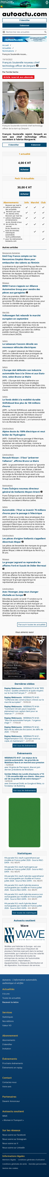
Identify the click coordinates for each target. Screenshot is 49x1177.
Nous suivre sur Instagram (14, 1139)
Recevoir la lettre (10, 1002)
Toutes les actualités (11, 998)
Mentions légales (9, 1160)
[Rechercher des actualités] (45, 32)
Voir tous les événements (24, 745)
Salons (5, 341)
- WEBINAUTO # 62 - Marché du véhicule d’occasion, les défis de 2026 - (23, 729)
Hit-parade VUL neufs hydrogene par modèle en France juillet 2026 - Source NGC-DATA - (24, 869)
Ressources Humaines (11, 253)
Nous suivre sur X (10, 1143)
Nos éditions (8, 1021)
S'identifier (24, 20)
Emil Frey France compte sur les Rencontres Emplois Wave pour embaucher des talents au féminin (20, 259)
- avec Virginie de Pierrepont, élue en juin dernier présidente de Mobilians (24, 763)
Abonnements (8, 1040)
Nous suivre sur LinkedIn (13, 1147)
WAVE (4, 1116)
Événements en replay (12, 1067)
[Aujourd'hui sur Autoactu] (24, 14)
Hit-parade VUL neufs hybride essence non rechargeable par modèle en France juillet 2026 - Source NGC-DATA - (23, 896)
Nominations (8, 51)
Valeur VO (6, 1025)
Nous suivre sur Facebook (14, 1135)
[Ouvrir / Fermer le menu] (4, 32)
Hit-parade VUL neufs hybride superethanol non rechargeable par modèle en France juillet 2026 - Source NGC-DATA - (24, 878)
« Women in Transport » (13, 1120)
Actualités (6, 48)
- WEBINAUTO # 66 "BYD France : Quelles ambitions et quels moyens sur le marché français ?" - (24, 690)
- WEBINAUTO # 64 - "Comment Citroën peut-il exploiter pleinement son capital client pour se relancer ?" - (22, 710)
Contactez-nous (9, 1082)
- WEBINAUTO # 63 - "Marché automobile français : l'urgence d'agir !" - (22, 720)
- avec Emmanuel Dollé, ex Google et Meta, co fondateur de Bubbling (24, 780)
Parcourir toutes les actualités (31, 624)
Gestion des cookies (10, 1168)
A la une (6, 993)
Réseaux (5, 283)
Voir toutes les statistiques (25, 912)
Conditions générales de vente (14, 1164)
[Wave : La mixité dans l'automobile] (24, 935)
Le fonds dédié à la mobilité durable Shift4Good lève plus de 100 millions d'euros (21, 403)
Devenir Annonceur (11, 1101)
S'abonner (24, 25)
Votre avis (6, 1086)
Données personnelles (38, 1164)
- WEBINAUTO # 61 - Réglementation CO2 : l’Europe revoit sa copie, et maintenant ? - (22, 738)
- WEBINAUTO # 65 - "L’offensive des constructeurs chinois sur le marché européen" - (24, 699)
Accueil (5, 45)
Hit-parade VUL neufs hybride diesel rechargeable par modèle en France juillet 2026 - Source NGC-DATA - (23, 905)
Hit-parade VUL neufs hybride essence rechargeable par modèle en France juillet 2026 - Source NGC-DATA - (23, 887)
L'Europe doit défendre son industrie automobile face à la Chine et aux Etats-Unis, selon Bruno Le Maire (23, 373)
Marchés (5, 312)
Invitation (6, 1048)
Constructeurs (8, 428)
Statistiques (7, 1017)
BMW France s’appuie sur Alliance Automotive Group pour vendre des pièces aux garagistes (21, 289)
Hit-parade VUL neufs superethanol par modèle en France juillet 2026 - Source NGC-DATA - (24, 860)
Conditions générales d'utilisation (31, 1160)
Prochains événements (12, 1063)
